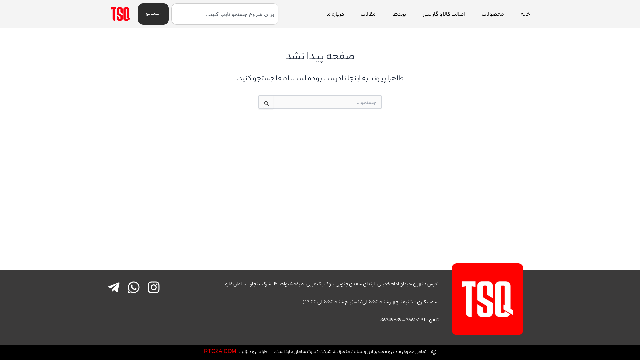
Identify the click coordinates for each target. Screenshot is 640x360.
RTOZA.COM (220, 352)
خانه (525, 14)
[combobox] (224, 14)
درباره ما (335, 14)
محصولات (493, 14)
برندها (399, 14)
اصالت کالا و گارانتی (444, 14)
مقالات (368, 14)
